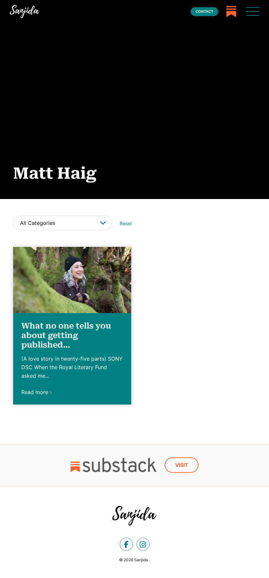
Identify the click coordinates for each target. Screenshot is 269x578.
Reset (126, 223)
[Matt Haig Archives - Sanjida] (24, 11)
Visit (181, 465)
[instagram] (143, 544)
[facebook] (126, 544)
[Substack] (231, 11)
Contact (204, 11)
